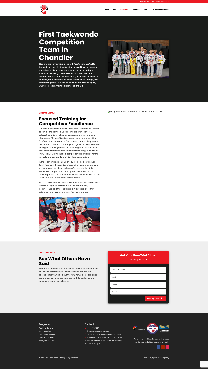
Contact (147, 10)
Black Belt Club (45, 331)
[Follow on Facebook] (158, 347)
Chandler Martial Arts (155, 339)
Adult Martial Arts (46, 328)
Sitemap (74, 358)
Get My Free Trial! (155, 298)
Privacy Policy (64, 358)
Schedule (137, 10)
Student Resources (161, 10)
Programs (124, 10)
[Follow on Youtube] (163, 347)
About (114, 10)
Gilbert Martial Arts (155, 342)
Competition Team (46, 337)
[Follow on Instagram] (167, 347)
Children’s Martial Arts (47, 334)
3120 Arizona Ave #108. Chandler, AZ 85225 (104, 334)
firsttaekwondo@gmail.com (98, 331)
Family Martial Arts (46, 341)
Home (107, 10)
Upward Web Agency (160, 358)
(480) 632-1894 (93, 328)
